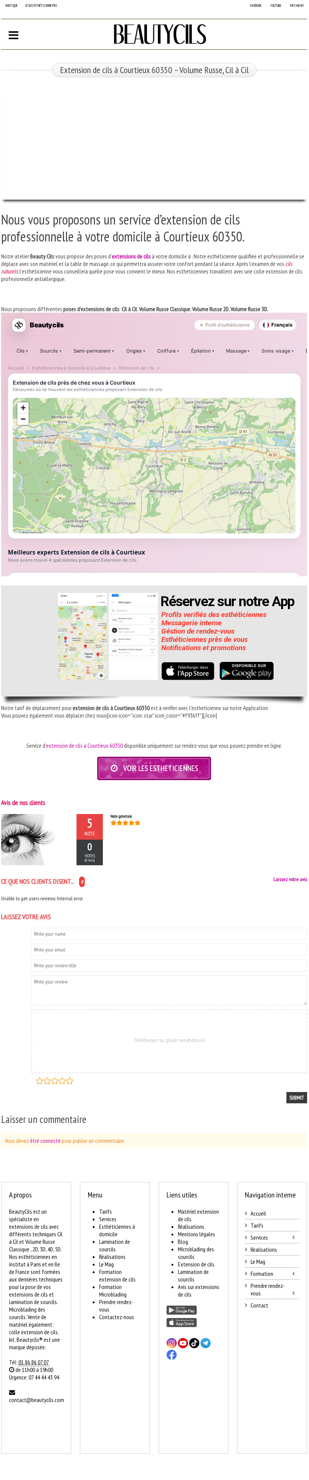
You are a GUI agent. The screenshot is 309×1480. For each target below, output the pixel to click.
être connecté (45, 1140)
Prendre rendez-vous (268, 1289)
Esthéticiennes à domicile (117, 1230)
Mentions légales (196, 1234)
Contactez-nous (116, 1317)
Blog (183, 1241)
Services (107, 1219)
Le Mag (106, 1264)
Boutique (11, 5)
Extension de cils (196, 1264)
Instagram (296, 5)
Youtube (275, 5)
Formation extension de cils (117, 1275)
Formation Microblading (113, 1290)
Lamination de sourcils (114, 1245)
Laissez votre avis (290, 879)
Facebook (256, 5)
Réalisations (112, 1256)
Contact (259, 1305)
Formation (262, 1273)
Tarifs (105, 1211)
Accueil (258, 1213)
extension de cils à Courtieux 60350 (84, 745)
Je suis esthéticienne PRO (41, 5)
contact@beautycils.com (36, 1400)
